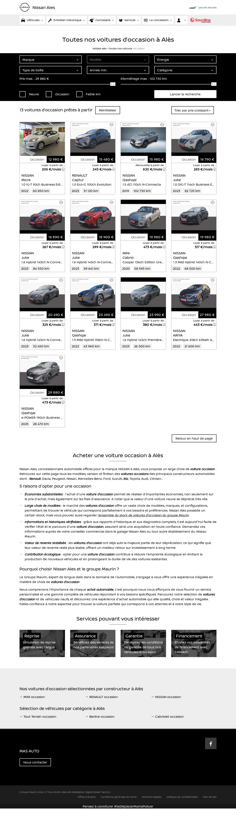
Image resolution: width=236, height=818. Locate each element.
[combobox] (51, 59)
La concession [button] (158, 20)
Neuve (34, 94)
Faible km (93, 94)
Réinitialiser (107, 110)
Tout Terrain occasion (39, 716)
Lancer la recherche (185, 94)
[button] (181, 20)
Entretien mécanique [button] (67, 20)
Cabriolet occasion (169, 716)
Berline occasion (102, 716)
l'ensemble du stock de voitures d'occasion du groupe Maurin (143, 515)
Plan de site (209, 796)
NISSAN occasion (168, 697)
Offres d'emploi (87, 796)
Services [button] (129, 20)
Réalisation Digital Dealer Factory (91, 792)
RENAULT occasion (103, 697)
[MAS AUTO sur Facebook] (210, 743)
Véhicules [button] (33, 20)
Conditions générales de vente (119, 796)
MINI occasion (34, 697)
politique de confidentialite (182, 796)
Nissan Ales (43, 7)
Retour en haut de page (194, 438)
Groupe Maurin (207, 7)
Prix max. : (27, 78)
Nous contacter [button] (35, 762)
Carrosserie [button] (102, 20)
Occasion (62, 94)
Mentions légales (151, 796)
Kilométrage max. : (135, 78)
